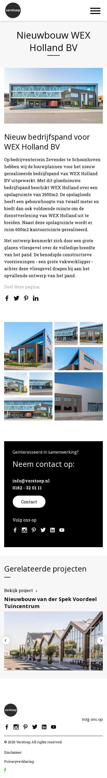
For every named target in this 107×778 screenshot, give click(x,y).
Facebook (15, 530)
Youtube (61, 530)
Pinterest (33, 530)
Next (101, 640)
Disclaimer (13, 752)
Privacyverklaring (19, 761)
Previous (6, 640)
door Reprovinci (5, 770)
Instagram (24, 530)
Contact (29, 501)
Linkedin (52, 530)
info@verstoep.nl (31, 480)
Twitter (43, 530)
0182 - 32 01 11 (27, 487)
